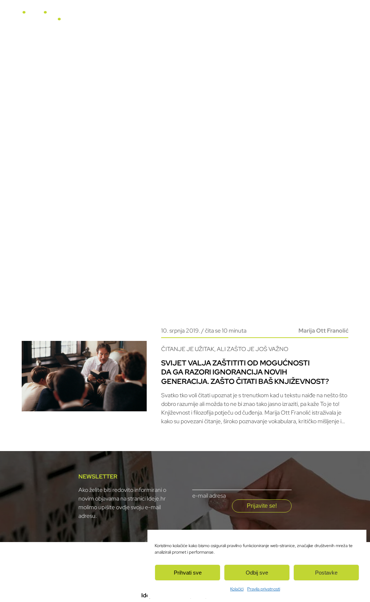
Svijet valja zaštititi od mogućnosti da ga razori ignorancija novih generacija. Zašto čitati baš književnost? (245, 372)
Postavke (326, 572)
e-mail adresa (209, 495)
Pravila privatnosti (263, 589)
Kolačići (237, 589)
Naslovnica (144, 18)
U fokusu (179, 18)
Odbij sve (257, 572)
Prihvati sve (188, 572)
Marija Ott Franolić (323, 330)
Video (241, 18)
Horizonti (211, 18)
